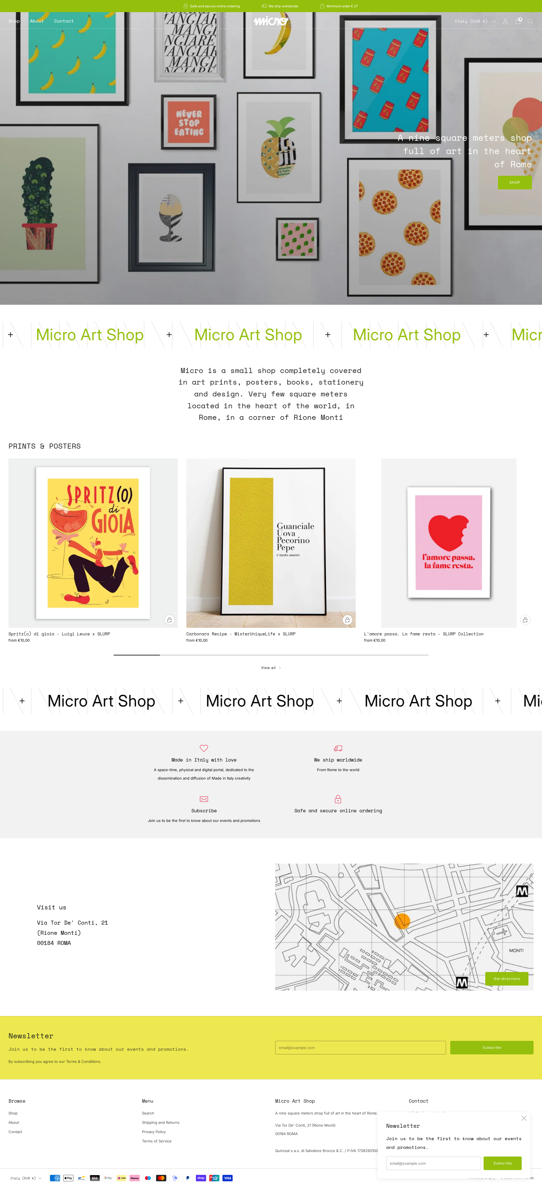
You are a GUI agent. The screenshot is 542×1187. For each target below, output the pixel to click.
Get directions (507, 979)
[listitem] (212, 6)
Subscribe (502, 1163)
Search (148, 1113)
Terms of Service (157, 1141)
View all (268, 668)
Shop (14, 20)
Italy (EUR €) (472, 21)
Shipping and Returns (161, 1122)
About (37, 20)
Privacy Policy (154, 1131)
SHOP (515, 182)
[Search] (531, 21)
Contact (64, 20)
